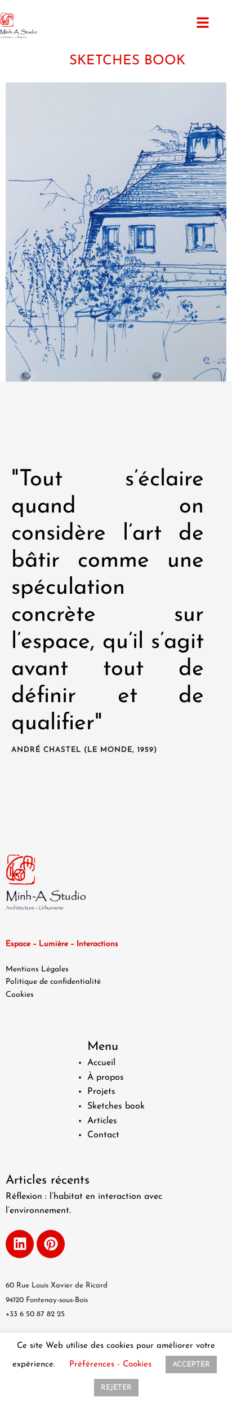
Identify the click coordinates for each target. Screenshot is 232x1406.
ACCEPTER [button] (191, 1364)
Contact (103, 1135)
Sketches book (116, 1106)
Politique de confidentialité (53, 982)
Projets (101, 1091)
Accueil (101, 1062)
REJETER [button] (116, 1387)
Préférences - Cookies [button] (110, 1364)
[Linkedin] (20, 1244)
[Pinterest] (51, 1244)
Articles (102, 1120)
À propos (105, 1077)
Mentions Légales (37, 969)
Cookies (20, 995)
